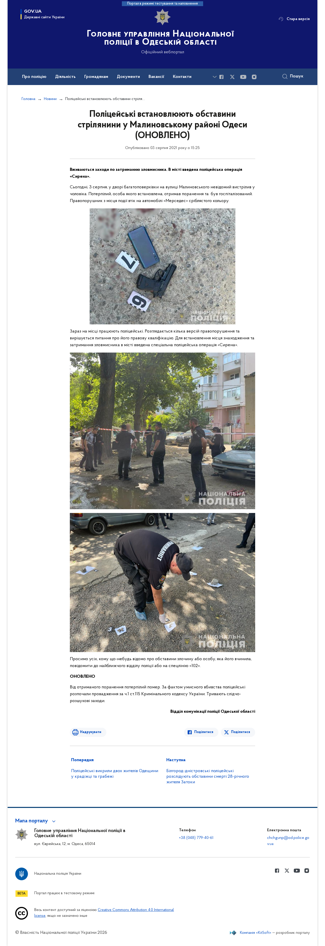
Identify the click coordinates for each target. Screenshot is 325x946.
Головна (28, 99)
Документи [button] (128, 77)
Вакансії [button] (156, 77)
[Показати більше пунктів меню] (214, 77)
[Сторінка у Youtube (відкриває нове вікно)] (243, 77)
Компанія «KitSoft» (255, 933)
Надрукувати (90, 732)
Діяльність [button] (65, 77)
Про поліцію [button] (34, 77)
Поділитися (203, 732)
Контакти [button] (182, 77)
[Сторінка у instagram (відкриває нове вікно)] (254, 77)
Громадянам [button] (96, 77)
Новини (50, 99)
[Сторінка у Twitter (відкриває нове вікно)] (232, 77)
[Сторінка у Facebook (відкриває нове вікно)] (221, 77)
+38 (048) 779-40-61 (196, 838)
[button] (36, 821)
